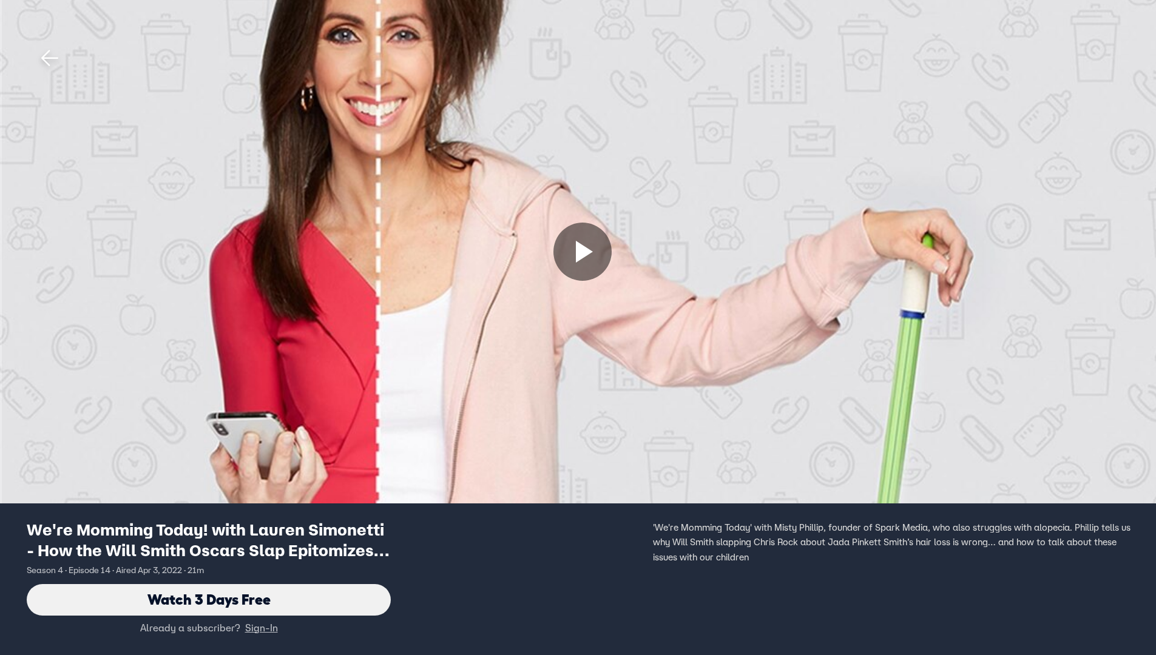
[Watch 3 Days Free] (582, 252)
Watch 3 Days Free (209, 599)
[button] (49, 58)
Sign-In (261, 628)
